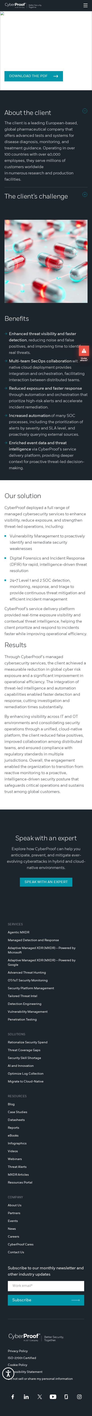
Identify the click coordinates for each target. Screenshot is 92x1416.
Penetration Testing (22, 1019)
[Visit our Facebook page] (13, 1396)
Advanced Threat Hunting (27, 972)
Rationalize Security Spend (28, 1042)
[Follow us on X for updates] (40, 1396)
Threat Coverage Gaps (24, 1050)
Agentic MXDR (18, 932)
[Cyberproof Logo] (23, 5)
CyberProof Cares (20, 1244)
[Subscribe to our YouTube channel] (53, 1396)
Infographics (17, 1143)
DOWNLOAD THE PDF (28, 76)
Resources (17, 1096)
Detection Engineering (25, 1004)
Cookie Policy (17, 1365)
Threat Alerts (17, 1167)
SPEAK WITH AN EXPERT (46, 882)
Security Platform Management (31, 988)
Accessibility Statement (25, 1372)
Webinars (15, 1159)
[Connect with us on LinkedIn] (26, 1396)
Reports (13, 1127)
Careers (13, 1236)
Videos (13, 1151)
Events (13, 1221)
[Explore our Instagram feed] (79, 1396)
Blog (11, 1104)
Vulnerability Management (28, 1011)
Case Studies (17, 1112)
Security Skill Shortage (24, 1058)
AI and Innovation (21, 1065)
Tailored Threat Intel (22, 996)
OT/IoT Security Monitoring (28, 980)
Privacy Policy (18, 1351)
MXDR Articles (18, 1174)
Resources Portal (20, 1182)
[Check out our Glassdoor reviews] (66, 1396)
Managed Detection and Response (33, 940)
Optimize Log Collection (26, 1073)
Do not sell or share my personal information (40, 1378)
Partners (14, 1213)
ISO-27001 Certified (22, 1358)
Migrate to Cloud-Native (26, 1081)
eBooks (13, 1135)
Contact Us (16, 1252)
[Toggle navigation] (86, 5)
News (12, 1228)
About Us (14, 1205)
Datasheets (16, 1120)
